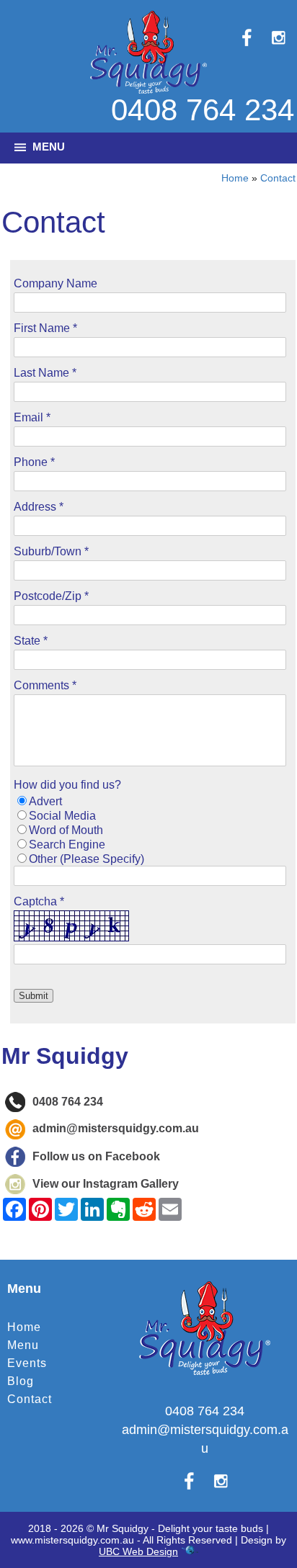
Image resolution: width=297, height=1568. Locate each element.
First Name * (45, 328)
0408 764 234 (202, 110)
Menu (23, 1345)
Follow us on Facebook (96, 1156)
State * (31, 641)
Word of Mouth (66, 830)
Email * (32, 417)
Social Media (62, 816)
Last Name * (45, 373)
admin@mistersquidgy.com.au (115, 1129)
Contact (278, 178)
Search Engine (67, 844)
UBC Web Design (138, 1551)
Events (27, 1363)
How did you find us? (67, 785)
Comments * (45, 685)
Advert (45, 801)
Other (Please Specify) (86, 859)
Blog (20, 1381)
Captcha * (39, 901)
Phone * (34, 462)
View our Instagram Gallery (105, 1184)
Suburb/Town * (51, 551)
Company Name (55, 283)
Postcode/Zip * (51, 596)
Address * (38, 507)
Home (235, 178)
